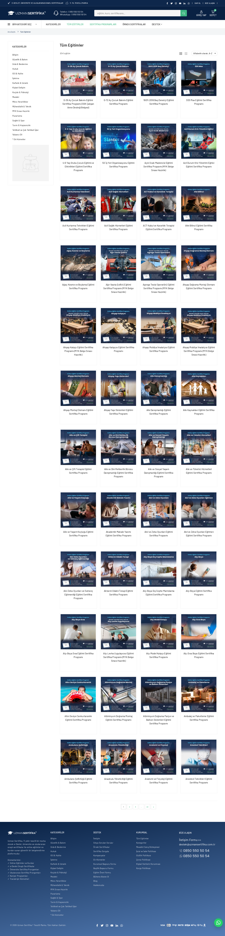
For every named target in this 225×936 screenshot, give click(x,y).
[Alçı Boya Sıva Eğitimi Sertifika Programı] (78, 631)
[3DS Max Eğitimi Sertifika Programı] (199, 78)
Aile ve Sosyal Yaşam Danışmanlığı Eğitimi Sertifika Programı (158, 473)
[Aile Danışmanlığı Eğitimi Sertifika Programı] (158, 388)
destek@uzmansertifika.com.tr (197, 844)
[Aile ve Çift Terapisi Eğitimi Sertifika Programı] (78, 447)
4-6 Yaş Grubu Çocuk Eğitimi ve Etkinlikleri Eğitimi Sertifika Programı (78, 166)
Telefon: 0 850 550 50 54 (71, 11)
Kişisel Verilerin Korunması (148, 864)
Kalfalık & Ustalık (20, 83)
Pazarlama (17, 116)
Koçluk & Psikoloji (20, 92)
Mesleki (15, 97)
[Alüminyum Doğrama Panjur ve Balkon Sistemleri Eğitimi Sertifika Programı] (158, 694)
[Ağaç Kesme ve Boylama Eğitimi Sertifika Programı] (78, 263)
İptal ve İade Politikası (146, 851)
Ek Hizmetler (99, 859)
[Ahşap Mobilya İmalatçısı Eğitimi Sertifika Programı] (158, 325)
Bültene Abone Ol (101, 876)
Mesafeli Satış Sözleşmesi (147, 847)
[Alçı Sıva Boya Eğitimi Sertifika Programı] (199, 631)
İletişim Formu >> (190, 840)
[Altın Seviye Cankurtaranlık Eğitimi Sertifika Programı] (78, 694)
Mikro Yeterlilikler (20, 102)
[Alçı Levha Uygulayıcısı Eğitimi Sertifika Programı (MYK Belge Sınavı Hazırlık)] (118, 631)
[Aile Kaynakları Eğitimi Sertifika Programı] (199, 388)
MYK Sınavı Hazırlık (21, 111)
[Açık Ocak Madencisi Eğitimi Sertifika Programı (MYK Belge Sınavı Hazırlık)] (158, 141)
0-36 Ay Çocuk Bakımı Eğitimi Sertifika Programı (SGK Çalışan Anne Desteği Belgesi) (78, 104)
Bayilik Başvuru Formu (103, 868)
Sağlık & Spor (18, 120)
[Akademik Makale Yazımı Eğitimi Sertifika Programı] (118, 510)
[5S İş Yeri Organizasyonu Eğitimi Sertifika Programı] (118, 141)
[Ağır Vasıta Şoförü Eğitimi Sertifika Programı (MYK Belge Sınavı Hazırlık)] (118, 263)
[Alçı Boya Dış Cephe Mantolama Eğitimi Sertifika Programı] (158, 569)
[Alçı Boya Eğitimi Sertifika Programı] (199, 569)
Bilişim (15, 55)
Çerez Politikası (143, 859)
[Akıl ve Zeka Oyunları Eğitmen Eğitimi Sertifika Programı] (199, 510)
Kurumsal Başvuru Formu (104, 864)
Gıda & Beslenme (20, 64)
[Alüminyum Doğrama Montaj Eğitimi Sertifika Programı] (118, 694)
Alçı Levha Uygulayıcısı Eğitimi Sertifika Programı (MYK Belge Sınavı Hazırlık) (118, 657)
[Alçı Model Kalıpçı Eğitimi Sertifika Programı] (158, 631)
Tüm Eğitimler (75, 24)
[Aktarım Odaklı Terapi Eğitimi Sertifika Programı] (118, 569)
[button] (213, 13)
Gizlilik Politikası (143, 855)
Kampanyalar (99, 855)
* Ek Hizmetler (19, 139)
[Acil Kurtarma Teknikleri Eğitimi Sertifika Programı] (78, 204)
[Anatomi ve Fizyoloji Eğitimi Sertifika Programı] (158, 757)
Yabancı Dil (17, 134)
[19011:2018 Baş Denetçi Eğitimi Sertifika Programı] (158, 78)
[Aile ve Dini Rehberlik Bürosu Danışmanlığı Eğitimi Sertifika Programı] (118, 447)
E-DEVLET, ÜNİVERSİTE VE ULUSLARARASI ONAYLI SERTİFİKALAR (37, 3)
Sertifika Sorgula (101, 851)
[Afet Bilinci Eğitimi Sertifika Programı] (199, 204)
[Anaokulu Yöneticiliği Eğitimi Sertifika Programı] (118, 757)
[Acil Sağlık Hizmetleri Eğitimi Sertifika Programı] (118, 204)
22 (147, 807)
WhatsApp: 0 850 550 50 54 (73, 14)
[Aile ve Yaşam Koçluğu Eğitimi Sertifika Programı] (78, 510)
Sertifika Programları (103, 24)
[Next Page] (153, 806)
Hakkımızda (98, 885)
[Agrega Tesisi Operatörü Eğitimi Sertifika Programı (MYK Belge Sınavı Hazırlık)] (158, 263)
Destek (156, 24)
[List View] (186, 53)
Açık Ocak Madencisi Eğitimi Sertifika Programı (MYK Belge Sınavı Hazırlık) (158, 166)
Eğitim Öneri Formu (102, 872)
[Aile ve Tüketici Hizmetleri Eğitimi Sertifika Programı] (199, 447)
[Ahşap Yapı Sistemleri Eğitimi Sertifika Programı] (118, 388)
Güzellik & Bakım (20, 59)
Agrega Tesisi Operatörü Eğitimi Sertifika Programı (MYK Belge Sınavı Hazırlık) (158, 288)
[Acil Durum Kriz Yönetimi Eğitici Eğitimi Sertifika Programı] (199, 141)
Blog (95, 881)
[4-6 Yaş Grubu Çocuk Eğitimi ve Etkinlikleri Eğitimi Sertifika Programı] (78, 141)
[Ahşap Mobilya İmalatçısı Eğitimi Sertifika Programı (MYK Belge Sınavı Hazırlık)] (199, 325)
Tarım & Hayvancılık (21, 125)
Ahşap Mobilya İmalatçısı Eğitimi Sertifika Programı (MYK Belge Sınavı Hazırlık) (199, 351)
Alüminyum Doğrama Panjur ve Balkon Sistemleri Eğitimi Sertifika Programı (158, 720)
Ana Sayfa (11, 32)
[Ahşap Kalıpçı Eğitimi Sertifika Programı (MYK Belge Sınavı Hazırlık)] (78, 325)
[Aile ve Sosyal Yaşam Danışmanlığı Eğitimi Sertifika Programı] (158, 447)
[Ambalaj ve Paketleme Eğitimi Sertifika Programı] (199, 694)
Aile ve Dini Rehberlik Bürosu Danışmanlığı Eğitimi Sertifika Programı (118, 473)
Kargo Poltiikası (143, 868)
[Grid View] (180, 53)
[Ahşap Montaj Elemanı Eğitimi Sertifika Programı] (78, 388)
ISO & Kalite (17, 73)
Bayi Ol (198, 3)
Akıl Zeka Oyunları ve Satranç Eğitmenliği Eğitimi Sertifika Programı (78, 594)
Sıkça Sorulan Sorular (103, 843)
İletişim (96, 838)
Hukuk (15, 69)
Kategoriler (53, 24)
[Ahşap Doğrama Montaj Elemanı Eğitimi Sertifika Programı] (199, 263)
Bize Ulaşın (210, 3)
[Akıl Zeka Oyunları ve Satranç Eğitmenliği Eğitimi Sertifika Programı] (78, 569)
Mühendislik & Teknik (21, 106)
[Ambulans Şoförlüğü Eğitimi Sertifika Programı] (78, 757)
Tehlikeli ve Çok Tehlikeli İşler (25, 130)
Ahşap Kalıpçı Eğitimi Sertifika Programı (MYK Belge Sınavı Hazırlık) (78, 351)
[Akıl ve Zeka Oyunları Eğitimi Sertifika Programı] (158, 510)
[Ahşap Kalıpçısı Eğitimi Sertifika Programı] (118, 325)
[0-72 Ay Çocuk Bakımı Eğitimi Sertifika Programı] (118, 78)
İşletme (15, 78)
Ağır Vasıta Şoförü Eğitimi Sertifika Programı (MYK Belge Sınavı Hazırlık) (118, 288)
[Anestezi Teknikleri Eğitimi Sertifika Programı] (199, 757)
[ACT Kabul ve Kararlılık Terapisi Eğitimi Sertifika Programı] (158, 204)
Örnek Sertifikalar (134, 24)
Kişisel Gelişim (18, 87)
